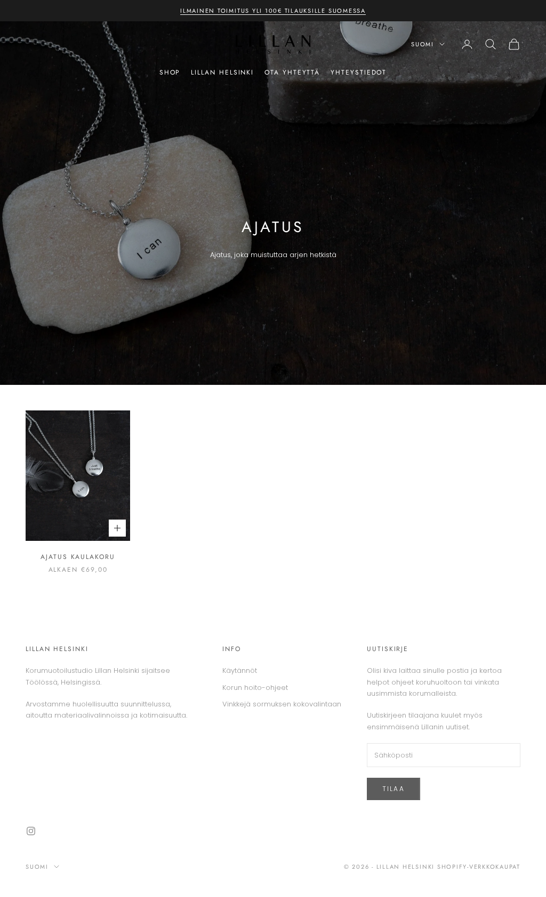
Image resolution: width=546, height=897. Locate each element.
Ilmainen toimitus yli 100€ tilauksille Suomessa (273, 10)
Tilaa (393, 788)
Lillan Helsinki (222, 72)
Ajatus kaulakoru (78, 557)
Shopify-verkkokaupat (478, 866)
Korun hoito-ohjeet (255, 687)
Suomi (422, 44)
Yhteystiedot (359, 72)
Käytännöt (239, 670)
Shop (170, 72)
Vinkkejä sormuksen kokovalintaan (281, 704)
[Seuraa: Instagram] (31, 831)
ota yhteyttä (292, 72)
